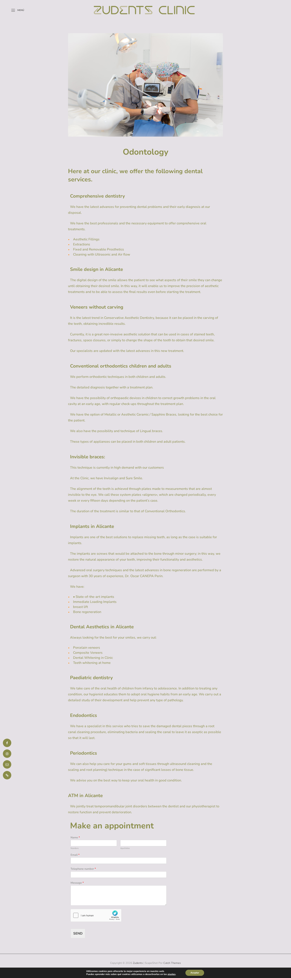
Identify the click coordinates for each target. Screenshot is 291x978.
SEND (78, 933)
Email (75, 855)
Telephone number (83, 869)
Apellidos (125, 848)
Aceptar (194, 972)
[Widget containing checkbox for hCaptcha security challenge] (96, 915)
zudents (138, 963)
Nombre (75, 848)
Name (75, 837)
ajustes (171, 974)
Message (77, 883)
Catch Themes (172, 963)
